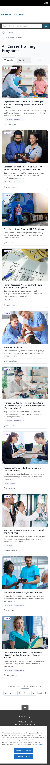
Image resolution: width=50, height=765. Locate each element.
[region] (23, 745)
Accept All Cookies (23, 751)
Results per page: (14, 686)
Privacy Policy (39, 744)
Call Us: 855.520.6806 (12, 37)
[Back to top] (25, 718)
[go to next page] (10, 693)
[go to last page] (6, 693)
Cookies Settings (23, 757)
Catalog (10, 60)
